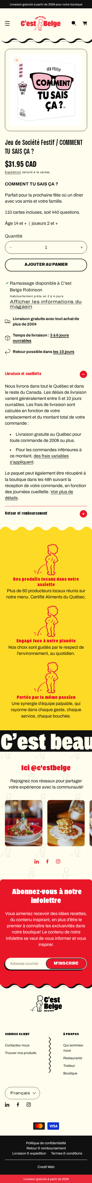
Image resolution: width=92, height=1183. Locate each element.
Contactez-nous (17, 1045)
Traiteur (69, 1066)
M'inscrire (66, 964)
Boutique (70, 1073)
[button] (7, 23)
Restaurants (72, 1058)
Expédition (13, 172)
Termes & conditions (66, 1153)
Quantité (13, 236)
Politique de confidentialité (46, 1143)
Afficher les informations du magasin (46, 304)
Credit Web (46, 1167)
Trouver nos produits (20, 1053)
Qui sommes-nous (73, 1047)
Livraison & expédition (29, 1153)
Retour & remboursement (46, 1148)
